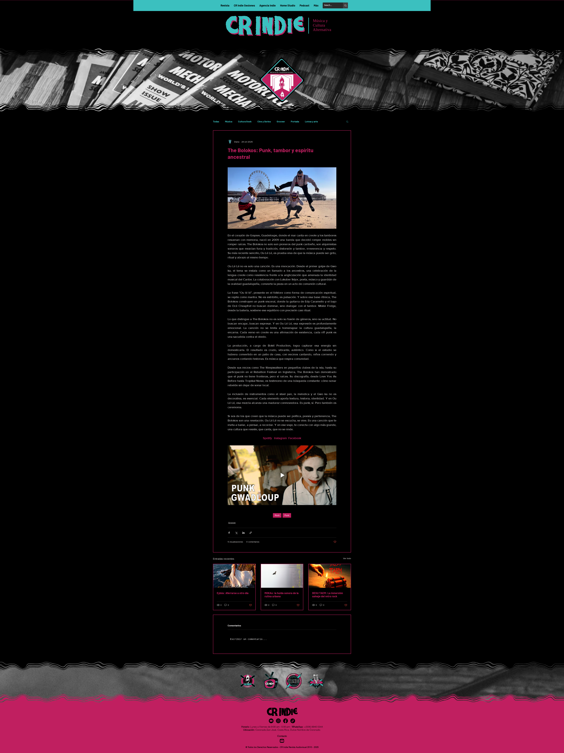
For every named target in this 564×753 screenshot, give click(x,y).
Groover (281, 121)
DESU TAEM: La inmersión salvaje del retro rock (327, 594)
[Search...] (345, 5)
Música (228, 121)
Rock (277, 515)
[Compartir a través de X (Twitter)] (236, 532)
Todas (216, 121)
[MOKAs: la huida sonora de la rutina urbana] (282, 576)
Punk (286, 515)
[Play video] (282, 475)
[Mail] (282, 741)
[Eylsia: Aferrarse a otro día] (234, 576)
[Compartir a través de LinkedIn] (243, 532)
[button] (347, 121)
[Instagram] (278, 720)
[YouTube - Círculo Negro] (271, 720)
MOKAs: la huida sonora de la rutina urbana (282, 594)
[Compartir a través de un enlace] (250, 532)
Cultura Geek (245, 121)
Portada (295, 121)
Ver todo (347, 558)
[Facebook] (285, 720)
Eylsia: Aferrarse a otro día (233, 593)
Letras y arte (311, 121)
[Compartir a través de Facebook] (229, 532)
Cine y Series (264, 121)
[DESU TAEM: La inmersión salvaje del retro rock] (330, 576)
